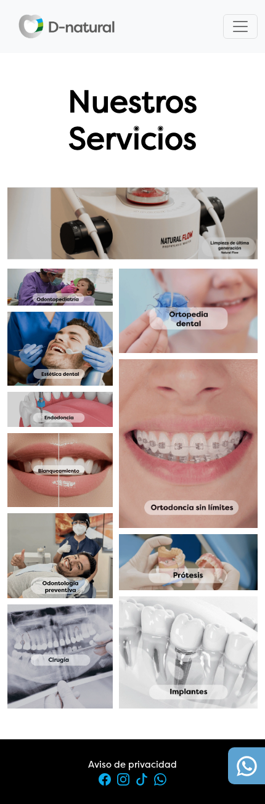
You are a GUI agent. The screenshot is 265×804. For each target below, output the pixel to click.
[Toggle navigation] (240, 26)
